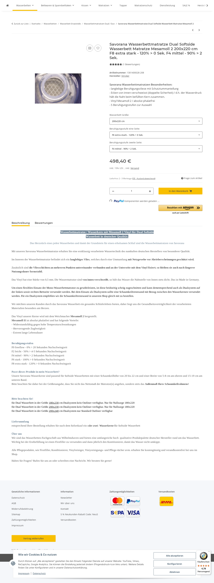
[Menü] (209, 552)
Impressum (23, 573)
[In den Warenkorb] (14, 40)
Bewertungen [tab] (44, 222)
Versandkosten (68, 519)
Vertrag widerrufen (33, 538)
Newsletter (66, 497)
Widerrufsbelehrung (22, 508)
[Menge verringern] (113, 191)
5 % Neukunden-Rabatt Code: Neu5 (79, 514)
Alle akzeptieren (174, 555)
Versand (134, 168)
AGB (14, 503)
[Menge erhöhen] (149, 191)
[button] (205, 5)
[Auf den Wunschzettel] (97, 48)
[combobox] (156, 121)
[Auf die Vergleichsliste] (89, 48)
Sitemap (16, 514)
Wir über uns (67, 503)
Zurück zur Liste (21, 23)
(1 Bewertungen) (131, 64)
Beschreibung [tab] (21, 222)
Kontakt (65, 508)
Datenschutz (39, 573)
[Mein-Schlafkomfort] (8, 5)
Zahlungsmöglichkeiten (24, 519)
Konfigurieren (174, 563)
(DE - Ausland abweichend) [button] (143, 178)
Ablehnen (175, 572)
